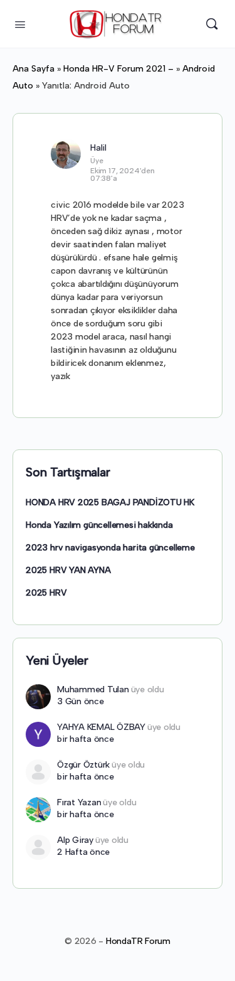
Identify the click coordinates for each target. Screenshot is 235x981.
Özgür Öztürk (83, 764)
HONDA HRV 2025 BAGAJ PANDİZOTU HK (110, 502)
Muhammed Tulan (93, 689)
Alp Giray (75, 840)
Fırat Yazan (79, 802)
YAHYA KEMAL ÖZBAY (101, 727)
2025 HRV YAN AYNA (68, 570)
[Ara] (211, 24)
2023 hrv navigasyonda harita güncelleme (110, 547)
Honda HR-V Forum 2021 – (118, 68)
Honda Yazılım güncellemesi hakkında (99, 525)
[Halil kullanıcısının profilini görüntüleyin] (66, 154)
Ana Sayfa (34, 68)
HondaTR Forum (138, 941)
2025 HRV (46, 592)
